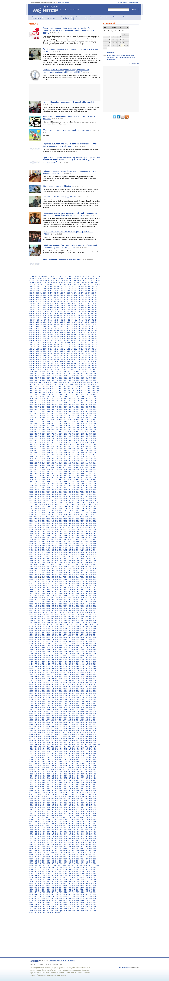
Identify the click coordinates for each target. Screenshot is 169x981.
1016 (86, 371)
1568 (94, 437)
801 (89, 350)
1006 (43, 371)
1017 (90, 371)
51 (30, 280)
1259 (73, 400)
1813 (48, 468)
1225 (65, 396)
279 (82, 300)
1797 (48, 466)
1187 (43, 392)
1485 (82, 427)
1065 (90, 377)
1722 (69, 456)
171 (55, 290)
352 (58, 307)
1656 (60, 448)
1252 (43, 400)
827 (41, 354)
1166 (97, 388)
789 (48, 350)
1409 (31, 419)
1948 (77, 483)
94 (72, 282)
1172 (51, 390)
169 (48, 290)
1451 (73, 423)
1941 (48, 483)
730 (51, 344)
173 (61, 290)
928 (44, 363)
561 (89, 327)
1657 (65, 448)
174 (65, 290)
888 (44, 359)
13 (72, 276)
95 (75, 282)
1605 (48, 443)
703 (96, 340)
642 (93, 334)
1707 (73, 454)
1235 (39, 398)
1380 (43, 416)
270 (51, 300)
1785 (65, 464)
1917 (82, 479)
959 (82, 365)
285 (34, 302)
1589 (48, 441)
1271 (56, 402)
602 (93, 330)
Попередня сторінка (39, 276)
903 (96, 359)
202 (93, 292)
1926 (52, 481)
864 (30, 358)
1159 (68, 388)
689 (48, 340)
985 (34, 369)
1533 (82, 433)
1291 (73, 404)
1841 (31, 472)
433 (61, 315)
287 (41, 302)
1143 (72, 387)
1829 (48, 470)
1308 (77, 406)
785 (34, 350)
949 (48, 365)
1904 (94, 477)
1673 (65, 450)
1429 (48, 421)
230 (51, 296)
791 (55, 350)
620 (85, 332)
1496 (60, 429)
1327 (90, 408)
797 (75, 350)
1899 (73, 477)
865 (34, 358)
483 (96, 319)
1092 (69, 381)
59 (51, 280)
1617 (31, 444)
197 (75, 292)
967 (41, 367)
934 (65, 363)
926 (37, 363)
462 (93, 317)
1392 (94, 416)
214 (65, 294)
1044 (69, 375)
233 (61, 296)
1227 (73, 396)
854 (65, 356)
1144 (76, 387)
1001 (90, 369)
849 (48, 356)
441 (89, 315)
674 (65, 338)
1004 (35, 371)
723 (96, 342)
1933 (82, 481)
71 (83, 280)
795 (68, 350)
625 (34, 334)
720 (85, 342)
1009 (56, 371)
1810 (35, 468)
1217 (31, 396)
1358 (86, 412)
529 (48, 325)
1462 (52, 425)
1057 (56, 377)
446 (37, 317)
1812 (43, 468)
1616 (94, 443)
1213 (82, 394)
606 (37, 332)
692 (58, 340)
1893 (48, 477)
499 (82, 321)
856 (72, 356)
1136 (43, 387)
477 (75, 319)
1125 (67, 385)
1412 (43, 419)
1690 (69, 452)
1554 (35, 437)
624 (30, 334)
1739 (73, 458)
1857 (31, 473)
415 (68, 313)
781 (89, 348)
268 (44, 300)
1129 (84, 385)
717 (75, 342)
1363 (39, 414)
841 (89, 354)
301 (89, 302)
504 (30, 323)
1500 (77, 429)
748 (44, 346)
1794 (35, 466)
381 (89, 309)
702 (93, 340)
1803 (73, 466)
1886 (86, 475)
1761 (31, 462)
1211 (73, 394)
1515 (73, 431)
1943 (56, 483)
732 (58, 344)
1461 (48, 425)
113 (64, 284)
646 (37, 336)
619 (82, 332)
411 (55, 313)
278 (79, 300)
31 (49, 278)
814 (65, 352)
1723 (73, 456)
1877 (48, 475)
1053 (39, 377)
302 (93, 302)
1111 (80, 383)
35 (59, 278)
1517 (82, 431)
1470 (86, 425)
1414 (52, 419)
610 (51, 332)
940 (86, 363)
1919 (90, 479)
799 (82, 350)
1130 (88, 385)
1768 (60, 462)
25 (33, 278)
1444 (43, 423)
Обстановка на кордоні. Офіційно (57, 186)
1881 (65, 475)
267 (41, 300)
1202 (35, 394)
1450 (69, 423)
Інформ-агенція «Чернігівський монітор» (45, 6)
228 (44, 296)
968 (44, 367)
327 (41, 305)
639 (82, 334)
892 (58, 359)
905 (34, 361)
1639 (56, 446)
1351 (56, 412)
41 (75, 278)
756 (72, 346)
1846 (52, 472)
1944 (60, 483)
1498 (69, 429)
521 (89, 323)
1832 (60, 470)
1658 (69, 448)
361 (89, 307)
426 (37, 315)
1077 (73, 379)
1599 (90, 441)
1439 (90, 421)
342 (93, 305)
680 (86, 338)
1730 (35, 458)
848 (44, 356)
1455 (90, 423)
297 (75, 302)
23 (99, 276)
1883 (73, 475)
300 (86, 302)
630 (51, 334)
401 (89, 311)
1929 (65, 481)
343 (96, 305)
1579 (73, 439)
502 (93, 321)
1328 (94, 408)
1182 (93, 390)
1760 (94, 460)
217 (75, 294)
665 (34, 338)
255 (68, 298)
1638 (52, 446)
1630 (86, 444)
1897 (65, 477)
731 (55, 344)
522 (92, 323)
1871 (90, 473)
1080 (86, 379)
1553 (31, 437)
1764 (43, 462)
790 (51, 350)
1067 (31, 379)
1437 (82, 421)
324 (30, 305)
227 (41, 296)
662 (93, 336)
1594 (69, 441)
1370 (69, 414)
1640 (60, 446)
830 (51, 354)
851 (55, 356)
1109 (72, 383)
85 (49, 282)
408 (44, 313)
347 (41, 307)
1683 (39, 452)
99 (86, 282)
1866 (69, 473)
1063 (82, 377)
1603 (39, 443)
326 (37, 305)
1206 (52, 394)
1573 (48, 439)
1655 (56, 448)
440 (86, 315)
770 (51, 348)
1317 (48, 408)
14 (75, 276)
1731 (39, 458)
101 (92, 282)
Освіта (92, 17)
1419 (73, 419)
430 (51, 315)
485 (34, 321)
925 (34, 363)
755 (68, 346)
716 (72, 342)
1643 (73, 446)
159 (82, 288)
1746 (35, 460)
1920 (94, 479)
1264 (94, 400)
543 (96, 325)
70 (80, 280)
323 (96, 303)
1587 (39, 441)
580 (86, 329)
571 (55, 329)
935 (68, 363)
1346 (35, 412)
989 (48, 369)
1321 (65, 408)
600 (86, 330)
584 (30, 330)
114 (68, 284)
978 (79, 367)
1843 (39, 472)
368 (44, 309)
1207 (56, 394)
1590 (52, 441)
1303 (56, 406)
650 (51, 336)
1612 (77, 443)
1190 (55, 392)
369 (48, 309)
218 (79, 294)
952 (58, 365)
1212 (77, 394)
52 (33, 280)
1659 (73, 448)
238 (79, 296)
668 (44, 338)
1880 (60, 475)
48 (94, 278)
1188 (47, 392)
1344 (94, 410)
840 (86, 354)
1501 (82, 429)
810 (51, 352)
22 (96, 276)
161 (89, 288)
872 (58, 358)
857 (75, 356)
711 (55, 342)
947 (41, 365)
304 (30, 303)
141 (89, 286)
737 (75, 344)
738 (79, 344)
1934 (86, 481)
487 (41, 321)
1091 (65, 381)
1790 (86, 464)
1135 (39, 387)
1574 (52, 439)
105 (37, 284)
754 (65, 346)
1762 (35, 462)
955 (68, 365)
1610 (69, 443)
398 (79, 311)
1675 (73, 450)
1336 (60, 410)
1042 (60, 375)
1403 (73, 417)
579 (82, 329)
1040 (52, 375)
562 (93, 327)
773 (61, 348)
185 (34, 292)
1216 (94, 394)
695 (68, 340)
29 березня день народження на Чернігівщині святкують (67, 130)
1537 (31, 435)
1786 (69, 464)
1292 (77, 404)
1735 (56, 458)
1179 (80, 390)
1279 (90, 402)
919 (82, 361)
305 (34, 303)
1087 (48, 381)
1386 (69, 416)
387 (41, 311)
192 (58, 292)
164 (30, 290)
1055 (48, 377)
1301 (48, 406)
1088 (52, 381)
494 (65, 321)
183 (96, 290)
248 (44, 298)
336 (72, 305)
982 (93, 367)
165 (34, 290)
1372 (77, 414)
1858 (35, 473)
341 (89, 305)
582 (93, 329)
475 (68, 319)
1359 (90, 412)
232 (58, 296)
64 (64, 280)
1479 (56, 427)
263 (96, 298)
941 (89, 363)
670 (51, 338)
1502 (86, 429)
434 (65, 315)
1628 (77, 444)
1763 (39, 462)
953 (61, 365)
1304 (60, 406)
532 (58, 325)
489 (48, 321)
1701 (48, 454)
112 (61, 284)
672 (58, 338)
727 (41, 344)
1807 (90, 466)
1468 (77, 425)
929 (48, 363)
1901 (82, 477)
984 (30, 369)
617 (75, 332)
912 (58, 361)
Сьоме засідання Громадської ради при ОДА (62, 259)
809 (48, 352)
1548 (77, 435)
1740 (77, 458)
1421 (82, 419)
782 (93, 348)
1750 (52, 460)
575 (68, 329)
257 (75, 298)
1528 (60, 433)
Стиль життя (80, 17)
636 (72, 334)
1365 (48, 414)
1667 (39, 450)
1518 (86, 431)
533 (61, 325)
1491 (39, 429)
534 (65, 325)
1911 (56, 479)
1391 (90, 416)
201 (89, 292)
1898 (69, 477)
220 (85, 294)
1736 (60, 458)
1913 (65, 479)
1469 (82, 425)
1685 (48, 452)
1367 (56, 414)
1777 (31, 464)
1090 (60, 381)
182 (93, 290)
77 (99, 280)
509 (48, 323)
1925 (48, 481)
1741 (82, 458)
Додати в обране (133, 2)
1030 (77, 373)
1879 (56, 475)
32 (51, 278)
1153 (43, 388)
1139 (55, 387)
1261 (82, 400)
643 (96, 334)
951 (55, 365)
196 (72, 292)
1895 (56, 477)
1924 (43, 481)
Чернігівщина (36, 17)
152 (58, 288)
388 (44, 311)
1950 (86, 483)
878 (79, 358)
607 (41, 332)
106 (41, 284)
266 (37, 300)
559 (82, 327)
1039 (48, 375)
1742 (86, 458)
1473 (31, 427)
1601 (31, 443)
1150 (31, 388)
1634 (35, 446)
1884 (77, 475)
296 (72, 302)
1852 (77, 472)
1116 (30, 385)
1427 (39, 421)
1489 (31, 429)
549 (48, 327)
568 (44, 329)
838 (79, 354)
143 (96, 286)
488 (44, 321)
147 (41, 288)
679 (82, 338)
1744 (94, 458)
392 (58, 311)
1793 (31, 466)
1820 (77, 468)
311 (55, 303)
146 (37, 288)
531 (55, 325)
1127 (76, 385)
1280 (94, 402)
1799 (56, 466)
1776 (94, 462)
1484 (77, 427)
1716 (43, 456)
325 (34, 305)
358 (79, 307)
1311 (90, 406)
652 (58, 336)
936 (72, 363)
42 (78, 278)
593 (61, 330)
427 (41, 315)
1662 (86, 448)
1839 (90, 470)
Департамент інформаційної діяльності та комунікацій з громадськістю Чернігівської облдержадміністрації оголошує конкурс (68, 30)
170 (51, 290)
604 (30, 332)
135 (68, 286)
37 (64, 278)
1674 (69, 450)
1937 (31, 483)
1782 (52, 464)
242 (93, 296)
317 (75, 303)
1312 (94, 406)
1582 (86, 439)
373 (61, 309)
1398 (52, 417)
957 (75, 365)
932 (58, 363)
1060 (69, 377)
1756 (77, 460)
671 (55, 338)
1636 (43, 446)
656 (72, 336)
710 (51, 342)
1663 (90, 448)
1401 (65, 417)
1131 (92, 385)
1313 (31, 408)
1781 (48, 464)
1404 (77, 417)
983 (96, 367)
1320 (60, 408)
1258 (69, 400)
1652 (43, 448)
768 (44, 348)
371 (55, 309)
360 (86, 307)
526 (37, 325)
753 (61, 346)
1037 (39, 375)
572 (58, 329)
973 (61, 367)
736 (72, 344)
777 (75, 348)
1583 (90, 439)
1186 (39, 392)
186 (37, 292)
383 (96, 309)
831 (55, 354)
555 (68, 327)
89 (59, 282)
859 (82, 356)
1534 (86, 433)
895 (68, 359)
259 (82, 298)
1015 (82, 371)
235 (68, 296)
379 (82, 309)
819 (82, 352)
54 (38, 280)
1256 (60, 400)
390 (51, 311)
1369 (65, 414)
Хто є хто (126, 17)
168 (44, 290)
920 (85, 361)
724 (30, 344)
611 (55, 332)
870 (51, 358)
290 (51, 302)
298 (79, 302)
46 (88, 278)
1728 (94, 456)
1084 (35, 381)
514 (65, 323)
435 (68, 315)
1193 (68, 392)
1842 (35, 472)
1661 (82, 448)
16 (80, 276)
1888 (94, 475)
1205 (48, 394)
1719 (56, 456)
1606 (52, 443)
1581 (82, 439)
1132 (96, 385)
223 (96, 294)
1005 (39, 371)
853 (61, 356)
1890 (35, 477)
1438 (86, 421)
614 (65, 332)
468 (44, 319)
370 (51, 309)
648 (44, 336)
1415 (56, 419)
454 (65, 317)
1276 (77, 402)
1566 (86, 437)
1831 (56, 470)
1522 (35, 433)
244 (30, 298)
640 (86, 334)
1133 (31, 387)
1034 (94, 373)
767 (41, 348)
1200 (97, 392)
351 (55, 307)
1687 (56, 452)
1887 (90, 475)
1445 (48, 423)
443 (96, 315)
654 (65, 336)
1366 (52, 414)
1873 (31, 475)
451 (55, 317)
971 (55, 367)
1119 (43, 385)
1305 (65, 406)
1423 (90, 419)
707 (41, 342)
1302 (52, 406)
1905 (31, 479)
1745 (31, 460)
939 (82, 363)
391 (55, 311)
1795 (39, 466)
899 (82, 359)
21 (94, 276)
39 (70, 278)
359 (82, 307)
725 (34, 344)
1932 (77, 481)
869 (48, 358)
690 (51, 340)
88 (56, 282)
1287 (56, 404)
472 (58, 319)
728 (44, 344)
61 (56, 280)
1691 (73, 452)
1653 (48, 448)
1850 (69, 472)
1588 (43, 441)
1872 (94, 473)
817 (75, 352)
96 (78, 282)
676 (72, 338)
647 (41, 336)
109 (51, 284)
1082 (94, 379)
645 (34, 336)
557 (75, 327)
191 (55, 292)
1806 (86, 466)
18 (86, 276)
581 (89, 329)
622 (92, 332)
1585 (31, 441)
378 (79, 309)
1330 (35, 410)
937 (75, 363)
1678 (86, 450)
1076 (69, 379)
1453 (82, 423)
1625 (65, 444)
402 (93, 311)
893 (61, 359)
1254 (52, 400)
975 (68, 367)
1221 (48, 396)
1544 (60, 435)
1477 (48, 427)
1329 (31, 410)
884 (30, 359)
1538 (35, 435)
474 (65, 319)
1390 (86, 416)
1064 (86, 377)
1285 (48, 404)
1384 (60, 416)
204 (30, 294)
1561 (65, 437)
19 (88, 276)
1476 (43, 427)
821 (89, 352)
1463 (56, 425)
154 (65, 288)
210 (51, 294)
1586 (35, 441)
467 (41, 319)
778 (79, 348)
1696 (94, 452)
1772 (77, 462)
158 (79, 288)
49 (96, 278)
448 (44, 317)
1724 (77, 456)
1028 (69, 373)
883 (96, 358)
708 (44, 342)
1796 (43, 466)
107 (44, 284)
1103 (47, 383)
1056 (52, 377)
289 (48, 302)
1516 (77, 431)
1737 (65, 458)
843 (96, 354)
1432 (60, 421)
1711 (90, 454)
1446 (52, 423)
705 (34, 342)
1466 (69, 425)
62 (59, 280)
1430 (52, 421)
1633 (31, 446)
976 (72, 367)
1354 (69, 412)
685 (34, 340)
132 (58, 286)
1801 (65, 466)
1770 (69, 462)
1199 (93, 392)
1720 (60, 456)
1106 (60, 383)
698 (79, 340)
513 (61, 323)
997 (75, 369)
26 (35, 278)
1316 (43, 408)
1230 (86, 396)
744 (30, 346)
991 (55, 369)
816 (72, 352)
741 (89, 344)
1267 (39, 402)
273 (61, 300)
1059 (65, 377)
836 (72, 354)
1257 (65, 400)
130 (51, 286)
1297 (31, 406)
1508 (43, 431)
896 (72, 359)
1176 (68, 390)
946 (37, 365)
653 (61, 336)
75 (94, 280)
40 (72, 278)
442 (93, 315)
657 (75, 336)
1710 (86, 454)
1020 (35, 373)
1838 (86, 470)
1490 (35, 429)
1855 (90, 472)
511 (55, 323)
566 (37, 329)
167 (41, 290)
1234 (35, 398)
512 (58, 323)
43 (80, 278)
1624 (60, 444)
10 (65, 276)
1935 (90, 481)
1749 (48, 460)
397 (75, 311)
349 (48, 307)
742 (93, 344)
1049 (90, 375)
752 (58, 346)
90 (62, 282)
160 (86, 288)
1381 (48, 416)
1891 (39, 477)
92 (67, 282)
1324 (77, 408)
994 (65, 369)
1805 (82, 466)
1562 (69, 437)
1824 (94, 468)
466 (37, 319)
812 (58, 352)
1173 (55, 390)
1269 (48, 402)
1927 (56, 481)
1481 (65, 427)
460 (86, 317)
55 (41, 280)
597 (75, 330)
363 (96, 307)
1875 (39, 475)
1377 (31, 416)
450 (51, 317)
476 (72, 319)
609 (48, 332)
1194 (72, 392)
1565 (82, 437)
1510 (52, 431)
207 (41, 294)
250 (51, 298)
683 (96, 338)
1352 (60, 412)
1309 (82, 406)
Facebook (68, 2)
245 (34, 298)
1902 (86, 477)
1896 (60, 477)
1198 (88, 392)
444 (30, 317)
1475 (39, 427)
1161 (76, 388)
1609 (65, 443)
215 (68, 294)
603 (96, 330)
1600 (94, 441)
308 (44, 303)
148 (44, 288)
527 (41, 325)
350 (51, 307)
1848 (60, 472)
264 (30, 300)
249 (48, 298)
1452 (77, 423)
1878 (52, 475)
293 (61, 302)
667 (41, 338)
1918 (86, 479)
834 (65, 354)
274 (65, 300)
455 (68, 317)
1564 (77, 437)
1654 (52, 448)
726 (37, 344)
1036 (35, 375)
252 (58, 298)
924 (30, 363)
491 (55, 321)
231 (55, 296)
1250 (35, 400)
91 (64, 282)
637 (75, 334)
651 (55, 336)
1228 (77, 396)
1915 (73, 479)
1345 (31, 412)
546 (37, 327)
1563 (73, 437)
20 (91, 276)
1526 (52, 433)
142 (93, 286)
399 (82, 311)
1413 (48, 419)
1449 (65, 423)
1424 (94, 419)
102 (96, 282)
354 (65, 307)
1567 (90, 437)
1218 (35, 396)
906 (37, 361)
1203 (39, 394)
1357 (82, 412)
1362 (35, 414)
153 (61, 288)
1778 (35, 464)
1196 (80, 392)
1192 (64, 392)
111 (58, 284)
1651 (39, 448)
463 (96, 317)
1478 (52, 427)
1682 (35, 452)
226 (37, 296)
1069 (39, 379)
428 (44, 315)
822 (92, 352)
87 (54, 282)
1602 (35, 443)
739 (82, 344)
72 (86, 280)
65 (67, 280)
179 (82, 290)
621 (89, 332)
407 (41, 313)
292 (58, 302)
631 (55, 334)
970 (51, 367)
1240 (60, 398)
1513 (65, 431)
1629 (82, 444)
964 (30, 367)
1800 (60, 466)
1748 (43, 460)
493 (61, 321)
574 (65, 329)
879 (82, 358)
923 (96, 361)
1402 (69, 417)
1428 (43, 421)
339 (82, 305)
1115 (96, 383)
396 (72, 311)
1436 (77, 421)
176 (72, 290)
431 (55, 315)
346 (37, 307)
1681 (31, 452)
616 (72, 332)
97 (80, 282)
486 (37, 321)
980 (86, 367)
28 (41, 278)
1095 (82, 381)
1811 (39, 468)
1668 (43, 450)
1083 (31, 381)
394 (65, 311)
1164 (88, 388)
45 (86, 278)
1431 (56, 421)
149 (48, 288)
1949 (82, 483)
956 (72, 365)
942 (93, 363)
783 (96, 348)
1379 (39, 416)
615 (68, 332)
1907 (39, 479)
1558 (52, 437)
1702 (52, 454)
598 (79, 330)
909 (48, 361)
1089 (56, 381)
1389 (82, 416)
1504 (94, 429)
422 (92, 313)
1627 (73, 444)
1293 (82, 404)
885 (34, 359)
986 (37, 369)
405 (34, 313)
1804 (77, 466)
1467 (73, 425)
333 (61, 305)
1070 (43, 379)
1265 (31, 402)
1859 (39, 473)
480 (86, 319)
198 (79, 292)
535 (68, 325)
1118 (38, 385)
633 (61, 334)
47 (91, 278)
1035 (31, 375)
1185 (35, 392)
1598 (86, 441)
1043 (65, 375)
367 (41, 309)
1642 (69, 446)
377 (75, 309)
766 (37, 348)
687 (41, 340)
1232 (94, 396)
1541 (48, 435)
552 (58, 327)
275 (68, 300)
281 (89, 300)
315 (68, 303)
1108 (68, 383)
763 (96, 346)
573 (61, 329)
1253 (48, 400)
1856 (94, 472)
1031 (82, 373)
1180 (84, 390)
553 (61, 327)
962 (93, 365)
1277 (82, 402)
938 (79, 363)
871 (55, 358)
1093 (73, 381)
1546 (69, 435)
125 (34, 286)
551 (55, 327)
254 (65, 298)
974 (65, 367)
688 (44, 340)
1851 (73, 472)
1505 (31, 431)
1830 (52, 470)
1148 (93, 387)
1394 (35, 417)
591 (55, 330)
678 (79, 338)
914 (65, 361)
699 (82, 340)
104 (34, 284)
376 (72, 309)
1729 (31, 458)
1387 (73, 416)
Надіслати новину (122, 2)
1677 (82, 450)
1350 (52, 412)
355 (68, 307)
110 (55, 284)
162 (93, 288)
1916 (77, 479)
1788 (77, 464)
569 (48, 329)
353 (61, 307)
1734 (52, 458)
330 (51, 305)
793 (61, 350)
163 (96, 288)
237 (75, 296)
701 (89, 340)
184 (30, 292)
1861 (48, 473)
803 (96, 350)
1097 (90, 381)
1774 (86, 462)
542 (93, 325)
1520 (94, 431)
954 (65, 365)
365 (34, 309)
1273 (65, 402)
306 (37, 303)
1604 (43, 443)
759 (82, 346)
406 (37, 313)
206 (37, 294)
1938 (35, 483)
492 (58, 321)
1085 (39, 381)
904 (30, 361)
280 (86, 300)
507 (41, 323)
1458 (35, 425)
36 (62, 278)
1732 (43, 458)
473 (61, 319)
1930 (69, 481)
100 (89, 282)
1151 (35, 388)
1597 (82, 441)
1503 (90, 429)
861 (89, 356)
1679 (90, 450)
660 (86, 336)
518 (79, 323)
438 (79, 315)
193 (61, 292)
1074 (60, 379)
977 (75, 367)
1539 (39, 435)
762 (93, 346)
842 (93, 354)
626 (37, 334)
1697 (31, 454)
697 (75, 340)
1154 (47, 388)
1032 (86, 373)
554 (65, 327)
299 (82, 302)
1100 (35, 383)
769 (48, 348)
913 (61, 361)
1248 (94, 398)
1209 (65, 394)
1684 (43, 452)
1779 (39, 464)
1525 (48, 433)
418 (79, 313)
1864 (60, 473)
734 (65, 344)
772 (58, 348)
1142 (68, 387)
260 (86, 298)
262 (93, 298)
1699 (39, 454)
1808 (94, 466)
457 (75, 317)
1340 (77, 410)
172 (58, 290)
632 (58, 334)
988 (44, 369)
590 (51, 330)
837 (75, 354)
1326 (86, 408)
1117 (34, 385)
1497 (65, 429)
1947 (73, 483)
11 (67, 276)
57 (46, 280)
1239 (56, 398)
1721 (65, 456)
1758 (86, 460)
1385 (65, 416)
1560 (60, 437)
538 (79, 325)
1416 (60, 419)
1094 (77, 381)
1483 (73, 427)
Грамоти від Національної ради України (59, 196)
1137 (47, 387)
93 (70, 282)
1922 (35, 481)
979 (82, 367)
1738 (69, 458)
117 (78, 284)
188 (44, 292)
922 (92, 361)
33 (54, 278)
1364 (43, 414)
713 (61, 342)
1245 (82, 398)
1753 (65, 460)
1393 (31, 417)
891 (55, 359)
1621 (48, 444)
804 (30, 352)
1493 (48, 429)
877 (75, 358)
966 (37, 367)
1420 (77, 419)
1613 (82, 443)
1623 (56, 444)
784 (30, 350)
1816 (60, 468)
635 (68, 334)
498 (79, 321)
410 (51, 313)
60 (54, 280)
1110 (76, 383)
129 (48, 286)
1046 (77, 375)
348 (44, 307)
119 (84, 284)
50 (99, 278)
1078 (77, 379)
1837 (82, 470)
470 (51, 319)
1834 (69, 470)
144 (30, 288)
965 (34, 367)
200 (86, 292)
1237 (48, 398)
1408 (94, 417)
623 (96, 332)
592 (58, 330)
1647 (90, 446)
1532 (77, 433)
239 (82, 296)
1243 (73, 398)
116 (74, 284)
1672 (60, 450)
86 (51, 282)
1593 (65, 441)
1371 (73, 414)
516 (72, 323)
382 (93, 309)
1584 (94, 439)
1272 (60, 402)
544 (30, 327)
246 (37, 298)
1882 (69, 475)
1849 (65, 472)
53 (35, 280)
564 (30, 329)
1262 (86, 400)
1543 (56, 435)
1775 (90, 462)
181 (89, 290)
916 (72, 361)
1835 (73, 470)
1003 (31, 371)
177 (75, 290)
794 (65, 350)
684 (30, 340)
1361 (31, 414)
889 (48, 359)
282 (93, 300)
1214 (86, 394)
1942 (52, 483)
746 (37, 346)
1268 (43, 402)
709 (48, 342)
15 (78, 276)
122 (95, 284)
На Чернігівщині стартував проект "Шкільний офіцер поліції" (69, 102)
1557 (48, 437)
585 (34, 330)
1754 (69, 460)
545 (34, 327)
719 (82, 342)
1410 (35, 419)
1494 (52, 429)
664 (30, 338)
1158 (64, 388)
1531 (73, 433)
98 (83, 282)
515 (68, 323)
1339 (73, 410)
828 (44, 354)
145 (34, 288)
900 (86, 359)
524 (30, 325)
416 (72, 313)
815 (68, 352)
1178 (76, 390)
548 (44, 327)
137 (75, 286)
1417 (65, 419)
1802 (69, 466)
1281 (31, 404)
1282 (35, 404)
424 (30, 315)
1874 (35, 475)
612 (58, 332)
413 (61, 313)
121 (91, 284)
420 (85, 313)
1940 (43, 483)
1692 (77, 452)
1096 (86, 381)
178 (79, 290)
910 (51, 361)
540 (86, 325)
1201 (31, 394)
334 (65, 305)
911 (55, 361)
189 (48, 292)
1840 (94, 470)
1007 (48, 371)
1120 (47, 385)
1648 (94, 446)
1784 (60, 464)
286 (37, 302)
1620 (43, 444)
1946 (69, 483)
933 (61, 363)
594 (65, 330)
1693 (82, 452)
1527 (56, 433)
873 (61, 358)
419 (82, 313)
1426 (35, 421)
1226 (69, 396)
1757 (82, 460)
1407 (90, 417)
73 (88, 280)
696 (72, 340)
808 (44, 352)
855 (68, 356)
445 (34, 317)
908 (44, 361)
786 (37, 350)
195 (68, 292)
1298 (35, 406)
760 (86, 346)
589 (48, 330)
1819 (73, 468)
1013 (73, 371)
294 (65, 302)
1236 (43, 398)
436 (72, 315)
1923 (39, 481)
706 (37, 342)
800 (86, 350)
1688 (60, 452)
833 (61, 354)
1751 (56, 460)
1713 (31, 456)
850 (51, 356)
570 (51, 329)
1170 (43, 390)
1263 (90, 400)
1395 (39, 417)
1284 (43, 404)
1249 (31, 400)
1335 (56, 410)
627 (41, 334)
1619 (39, 444)
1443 (39, 423)
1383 (56, 416)
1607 (56, 443)
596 (72, 330)
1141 (64, 387)
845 (34, 356)
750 (51, 346)
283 (96, 300)
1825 (31, 470)
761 (89, 346)
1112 (84, 383)
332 (58, 305)
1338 (69, 410)
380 (86, 309)
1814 (52, 468)
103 (30, 284)
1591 (56, 441)
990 (51, 369)
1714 (35, 456)
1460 (43, 425)
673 (61, 338)
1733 (48, 458)
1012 (69, 371)
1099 (31, 383)
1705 (65, 454)
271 (55, 300)
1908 (43, 479)
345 (34, 307)
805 (34, 352)
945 (34, 365)
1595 (73, 441)
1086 (43, 381)
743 (96, 344)
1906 (35, 479)
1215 (90, 394)
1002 (94, 369)
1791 (90, 464)
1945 (65, 483)
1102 (43, 383)
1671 (56, 450)
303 (96, 302)
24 (30, 278)
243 (96, 296)
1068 (35, 379)
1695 (90, 452)
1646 (86, 446)
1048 (86, 375)
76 (96, 280)
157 (75, 288)
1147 (88, 387)
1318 (52, 408)
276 (72, 300)
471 (55, 319)
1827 (39, 470)
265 (34, 300)
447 (41, 317)
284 (30, 302)
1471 (90, 425)
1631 (90, 444)
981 (89, 367)
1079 (82, 379)
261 (89, 298)
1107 (64, 383)
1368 (60, 414)
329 (48, 305)
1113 (88, 383)
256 (72, 298)
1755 (73, 460)
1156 (55, 388)
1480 (60, 427)
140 (86, 286)
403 (96, 311)
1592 (60, 441)
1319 (56, 408)
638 (79, 334)
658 (79, 336)
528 (44, 325)
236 (72, 296)
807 (41, 352)
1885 (82, 475)
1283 (39, 404)
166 (37, 290)
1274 (69, 402)
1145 (80, 387)
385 (34, 311)
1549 (82, 435)
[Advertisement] (64, 92)
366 (37, 309)
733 (61, 344)
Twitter (63, 2)
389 (48, 311)
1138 (51, 387)
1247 (90, 398)
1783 (56, 464)
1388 (77, 416)
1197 (84, 392)
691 (55, 340)
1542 (52, 435)
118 (81, 284)
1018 (94, 371)
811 (55, 352)
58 (49, 280)
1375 (90, 414)
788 (44, 350)
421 (89, 313)
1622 (52, 444)
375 (68, 309)
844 (30, 356)
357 (75, 307)
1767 (56, 462)
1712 (94, 454)
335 (68, 305)
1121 (51, 385)
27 (38, 278)
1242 (69, 398)
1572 (43, 439)
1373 (82, 414)
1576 (60, 439)
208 (44, 294)
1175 (64, 390)
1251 (39, 400)
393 (61, 311)
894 (65, 359)
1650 (35, 448)
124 (30, 286)
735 (68, 344)
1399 (56, 417)
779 (82, 348)
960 (86, 365)
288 (44, 302)
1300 (43, 406)
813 (61, 352)
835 (68, 354)
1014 (77, 371)
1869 (82, 473)
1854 (86, 472)
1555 (39, 437)
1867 (73, 473)
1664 (94, 448)
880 (86, 358)
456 (72, 317)
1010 (60, 371)
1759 (90, 460)
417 (75, 313)
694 (65, 340)
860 (86, 356)
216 (72, 294)
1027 (65, 373)
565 (34, 329)
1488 (94, 427)
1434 (69, 421)
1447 (56, 423)
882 (93, 358)
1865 (65, 473)
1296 (94, 404)
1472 (94, 425)
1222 (52, 396)
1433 (65, 421)
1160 (72, 388)
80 (35, 282)
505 (34, 323)
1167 (31, 390)
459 (82, 317)
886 (37, 359)
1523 (39, 433)
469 (48, 319)
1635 (39, 446)
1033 (90, 373)
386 (37, 311)
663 (96, 336)
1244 (77, 398)
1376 (94, 414)
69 (78, 280)
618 (79, 332)
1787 (73, 464)
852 (58, 356)
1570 (35, 439)
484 (30, 321)
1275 (73, 402)
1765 (48, 462)
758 (79, 346)
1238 (52, 398)
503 (96, 321)
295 (68, 302)
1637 (48, 446)
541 (89, 325)
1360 (94, 412)
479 (82, 319)
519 (82, 323)
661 (89, 336)
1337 (65, 410)
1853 (82, 472)
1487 (90, 427)
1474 (35, 427)
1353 (65, 412)
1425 (31, 421)
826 (37, 354)
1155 (51, 388)
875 (68, 358)
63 (62, 280)
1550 (86, 435)
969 (48, 367)
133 (61, 286)
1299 (39, 406)
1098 (94, 381)
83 (43, 282)
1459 (39, 425)
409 (48, 313)
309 (48, 303)
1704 (60, 454)
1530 (69, 433)
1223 (56, 396)
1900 (77, 477)
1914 (69, 479)
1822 (86, 468)
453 (61, 317)
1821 (82, 468)
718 (79, 342)
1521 (31, 433)
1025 (56, 373)
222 (92, 294)
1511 (56, 431)
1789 (82, 464)
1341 (82, 410)
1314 (35, 408)
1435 (73, 421)
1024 (52, 373)
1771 (73, 462)
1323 (73, 408)
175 (68, 290)
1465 (65, 425)
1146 (84, 387)
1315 (39, 408)
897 (75, 359)
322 (92, 303)
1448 (60, 423)
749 (48, 346)
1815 (56, 468)
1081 (90, 379)
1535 (90, 433)
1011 (65, 371)
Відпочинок (103, 17)
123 (98, 284)
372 (58, 309)
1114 (92, 383)
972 (58, 367)
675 (68, 338)
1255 (56, 400)
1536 (94, 433)
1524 (43, 433)
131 (55, 286)
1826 (35, 470)
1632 (94, 444)
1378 (35, 416)
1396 (43, 417)
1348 (43, 412)
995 (68, 369)
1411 (39, 419)
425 (34, 315)
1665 (31, 450)
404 (30, 313)
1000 (86, 369)
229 (48, 296)
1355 (73, 412)
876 (72, 358)
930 (51, 363)
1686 (52, 452)
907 (41, 361)
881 (89, 358)
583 (96, 329)
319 (82, 303)
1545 (65, 435)
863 (96, 356)
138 (79, 286)
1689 (65, 452)
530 (51, 325)
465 (34, 319)
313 (61, 303)
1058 (60, 377)
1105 (55, 383)
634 (65, 334)
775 (68, 348)
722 (92, 342)
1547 (73, 435)
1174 (60, 390)
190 (51, 292)
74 (91, 280)
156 (72, 288)
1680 (94, 450)
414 (65, 313)
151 (55, 288)
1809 (31, 468)
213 (61, 294)
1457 (31, 425)
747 (41, 346)
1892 (43, 477)
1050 (94, 375)
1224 (60, 396)
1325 (82, 408)
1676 (77, 450)
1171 (47, 390)
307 (41, 303)
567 (41, 329)
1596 (77, 441)
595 (68, 330)
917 (75, 361)
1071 (48, 379)
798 (79, 350)
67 (72, 280)
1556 (43, 437)
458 (79, 317)
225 (34, 296)
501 (89, 321)
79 (33, 282)
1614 (86, 443)
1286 (52, 404)
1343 (90, 410)
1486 (86, 427)
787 (41, 350)
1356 (77, 412)
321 (89, 303)
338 (79, 305)
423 (96, 313)
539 (82, 325)
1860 (43, 473)
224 (30, 296)
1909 (48, 479)
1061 (73, 377)
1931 (73, 481)
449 (48, 317)
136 (72, 286)
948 (44, 365)
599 (82, 330)
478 (79, 319)
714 (65, 342)
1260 (77, 400)
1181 (88, 390)
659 (82, 336)
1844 (43, 472)
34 (56, 278)
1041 (56, 375)
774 (65, 348)
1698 (35, 454)
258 (79, 298)
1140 (60, 387)
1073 (56, 379)
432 (58, 315)
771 (55, 348)
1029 (73, 373)
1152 (39, 388)
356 (72, 307)
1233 (31, 398)
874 (65, 358)
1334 (52, 410)
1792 (94, 464)
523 (96, 323)
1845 (48, 472)
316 (72, 303)
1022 (43, 373)
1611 (73, 443)
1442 (35, 423)
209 (48, 294)
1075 (65, 379)
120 (88, 284)
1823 (90, 468)
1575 (56, 439)
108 (48, 284)
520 (85, 323)
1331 (39, 410)
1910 (52, 479)
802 (93, 350)
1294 (86, 404)
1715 (39, 456)
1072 (52, 379)
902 (93, 359)
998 (79, 369)
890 (51, 359)
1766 (52, 462)
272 (58, 300)
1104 (51, 383)
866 (37, 358)
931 (55, 363)
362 (93, 307)
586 (37, 330)
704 (30, 342)
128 (44, 286)
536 (72, 325)
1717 (48, 456)
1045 (73, 375)
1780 (43, 464)
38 (67, 278)
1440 (94, 421)
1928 (60, 481)
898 (79, 359)
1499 (73, 429)
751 (55, 346)
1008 (52, 371)
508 (44, 323)
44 (83, 278)
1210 (69, 394)
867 (41, 358)
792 (58, 350)
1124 (63, 385)
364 (30, 309)
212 (58, 294)
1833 (65, 470)
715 (68, 342)
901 (89, 359)
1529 (65, 433)
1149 (97, 387)
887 (41, 359)
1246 (86, 398)
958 (79, 365)
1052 (35, 377)
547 (41, 327)
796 (72, 350)
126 (37, 286)
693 (61, 340)
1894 (52, 477)
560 (86, 327)
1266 (35, 402)
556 (72, 327)
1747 (39, 460)
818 (79, 352)
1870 (86, 473)
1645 (82, 446)
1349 (48, 412)
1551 (90, 435)
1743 (90, 458)
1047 (82, 375)
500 (86, 321)
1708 (77, 454)
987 (41, 369)
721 (89, 342)
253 (61, 298)
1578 (69, 439)
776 (72, 348)
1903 (90, 477)
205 (34, 294)
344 (30, 307)
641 (89, 334)
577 (75, 329)
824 (30, 354)
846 (37, 356)
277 (75, 300)
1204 (43, 394)
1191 (60, 392)
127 (41, 286)
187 (41, 292)
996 (72, 369)
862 (93, 356)
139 (82, 286)
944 (30, 365)
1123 (59, 385)
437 (75, 315)
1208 (60, 394)
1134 (35, 387)
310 (51, 303)
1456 (94, 423)
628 (44, 334)
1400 (60, 417)
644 (30, 336)
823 (96, 352)
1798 (52, 466)
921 (89, 361)
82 (41, 282)
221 (89, 294)
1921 (31, 481)
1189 (51, 392)
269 (48, 300)
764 (30, 348)
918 (79, 361)
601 (89, 330)
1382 (52, 416)
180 (86, 290)
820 (85, 352)
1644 (77, 446)
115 (71, 284)
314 (65, 303)
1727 (90, 456)
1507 (39, 431)
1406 (86, 417)
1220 (43, 396)
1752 (60, 460)
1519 (90, 431)
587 (41, 330)
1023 (48, 373)
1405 (82, 417)
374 (65, 309)
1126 (71, 385)
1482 (69, 427)
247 (41, 298)
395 (68, 311)
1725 (82, 456)
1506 (35, 431)
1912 (60, 479)
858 (79, 356)
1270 (52, 402)
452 (58, 317)
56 (43, 280)
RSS (59, 2)
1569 (31, 439)
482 (93, 319)
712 (58, 342)
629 (48, 334)
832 (58, 354)
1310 (86, 406)
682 (93, 338)
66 (70, 280)
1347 (39, 412)
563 (96, 327)
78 (30, 282)
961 (89, 365)
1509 (48, 431)
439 (82, 315)
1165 (93, 388)
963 (96, 365)
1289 (65, 404)
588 (44, 330)
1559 (56, 437)
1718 (52, 456)
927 (41, 363)
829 (48, 354)
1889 (31, 477)
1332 (43, 410)
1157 (60, 388)
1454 (86, 423)
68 (75, 280)
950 (51, 365)
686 (37, 340)
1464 (60, 425)
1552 (94, 435)
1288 (60, 404)
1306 (69, 406)
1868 (77, 473)
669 (48, 338)
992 (58, 369)
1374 (86, 414)
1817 (65, 468)
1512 (60, 431)
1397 (48, 417)
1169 (39, 390)
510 (51, 323)
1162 (80, 388)
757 (75, 346)
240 (86, 296)
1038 (43, 375)
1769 (65, 462)
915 (68, 361)
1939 (39, 483)
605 (34, 332)
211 (55, 294)
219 (82, 294)
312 (58, 303)
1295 (90, 404)
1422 (86, 419)
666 (37, 338)
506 (37, 323)
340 (86, 305)
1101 (39, 383)
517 (75, 323)
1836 (77, 470)
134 (65, 286)
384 (30, 311)
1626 (69, 444)
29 (43, 278)
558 (79, 327)
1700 (43, 454)
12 (70, 276)
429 (48, 315)
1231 (90, 396)
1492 (43, 429)
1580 (77, 439)
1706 (69, 454)
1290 (69, 404)
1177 (72, 390)
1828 (43, 470)
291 (55, 302)
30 (46, 278)
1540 (43, 435)
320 (85, 303)
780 (86, 348)
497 (75, 321)
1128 (80, 385)
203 (96, 292)
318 (79, 303)
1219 (39, 396)
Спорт (115, 17)
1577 (65, 439)
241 (89, 296)
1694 (86, 452)
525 (34, 325)
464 (30, 319)
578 (79, 329)
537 (75, 325)
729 (48, 344)
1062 (77, 377)
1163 (84, 388)
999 (82, 369)
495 (68, 321)
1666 (35, 450)
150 (51, 288)
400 (86, 311)
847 (41, 356)
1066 (94, 377)
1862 (52, 473)
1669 (48, 450)
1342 (86, 410)
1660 (77, 448)
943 (96, 363)
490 (51, 321)
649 (48, 336)
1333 (48, 410)
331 (55, 305)
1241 (65, 398)
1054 (43, 377)
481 (89, 319)
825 (34, 354)
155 (68, 288)
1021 (39, 373)
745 (34, 346)
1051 (31, 377)
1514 (69, 431)
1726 (86, 456)
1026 (60, 373)
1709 (82, 454)
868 (44, 358)
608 (44, 332)
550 (51, 327)
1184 (31, 392)
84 (46, 282)
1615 (90, 443)
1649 (31, 448)
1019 (31, 373)
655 (68, 336)
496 (72, 321)
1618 (35, 444)
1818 (69, 468)
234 (65, 296)
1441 (31, 423)
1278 (86, 402)
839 (82, 354)
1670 (52, 450)
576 (72, 329)
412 (58, 313)
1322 (69, 408)
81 (38, 282)
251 (55, 298)
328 (44, 305)
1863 (56, 473)
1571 (39, 439)
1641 (65, 446)
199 (82, 292)
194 (65, 292)
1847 (56, 472)
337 (75, 305)
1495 (56, 429)
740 (86, 344)
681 (89, 338)
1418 (69, 419)
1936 (94, 481)
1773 (82, 462)
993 (61, 369)
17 (83, 276)
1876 (43, 475)
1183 (97, 390)
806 (37, 352)
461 (89, 317)
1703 (56, 454)
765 (34, 348)
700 (86, 340)
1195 (76, 392)
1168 (35, 390)
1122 (55, 385)
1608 (60, 443)
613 (61, 332)
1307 (73, 406)
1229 (82, 396)
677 (75, 338)
